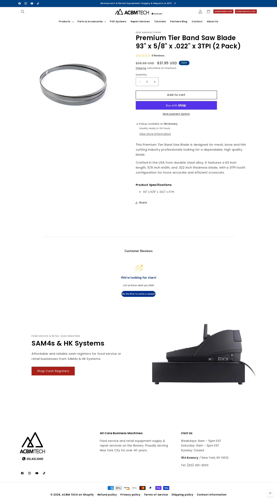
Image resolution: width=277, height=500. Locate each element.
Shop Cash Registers (53, 371)
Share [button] (143, 203)
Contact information (212, 494)
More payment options (176, 114)
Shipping (141, 68)
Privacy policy (130, 494)
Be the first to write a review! (138, 293)
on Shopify (86, 494)
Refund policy (107, 494)
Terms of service (156, 494)
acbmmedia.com (223, 11)
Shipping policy (182, 494)
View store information (155, 134)
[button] (23, 12)
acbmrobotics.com (245, 11)
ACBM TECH (70, 494)
